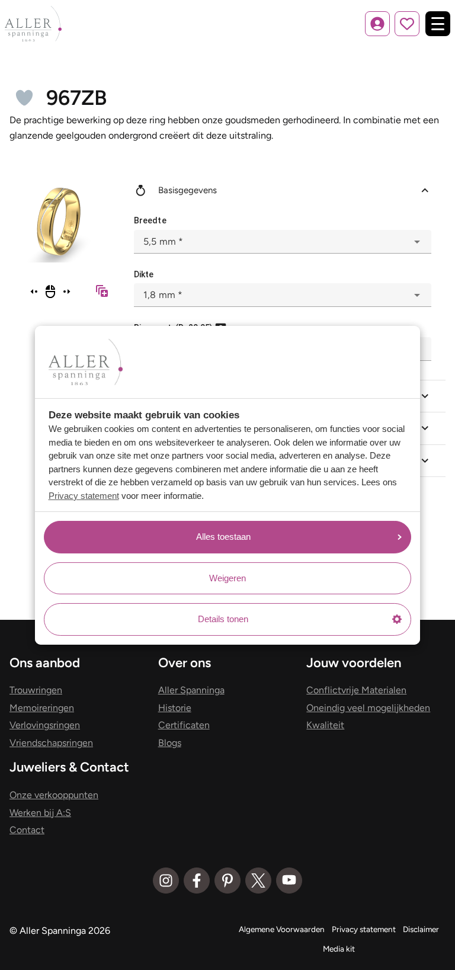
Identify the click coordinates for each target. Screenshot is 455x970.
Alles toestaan (223, 537)
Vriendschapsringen (51, 742)
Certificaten (184, 725)
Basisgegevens (187, 190)
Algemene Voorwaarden (282, 929)
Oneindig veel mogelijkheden (368, 707)
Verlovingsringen (44, 725)
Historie (174, 707)
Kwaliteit (325, 725)
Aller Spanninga (191, 690)
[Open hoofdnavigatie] (437, 23)
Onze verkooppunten (53, 795)
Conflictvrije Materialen (356, 690)
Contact (26, 829)
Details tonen (223, 619)
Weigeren (227, 578)
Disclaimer (421, 929)
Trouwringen (35, 690)
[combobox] (282, 242)
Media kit (339, 948)
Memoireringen (41, 707)
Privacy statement (84, 496)
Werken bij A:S (40, 812)
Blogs (169, 742)
